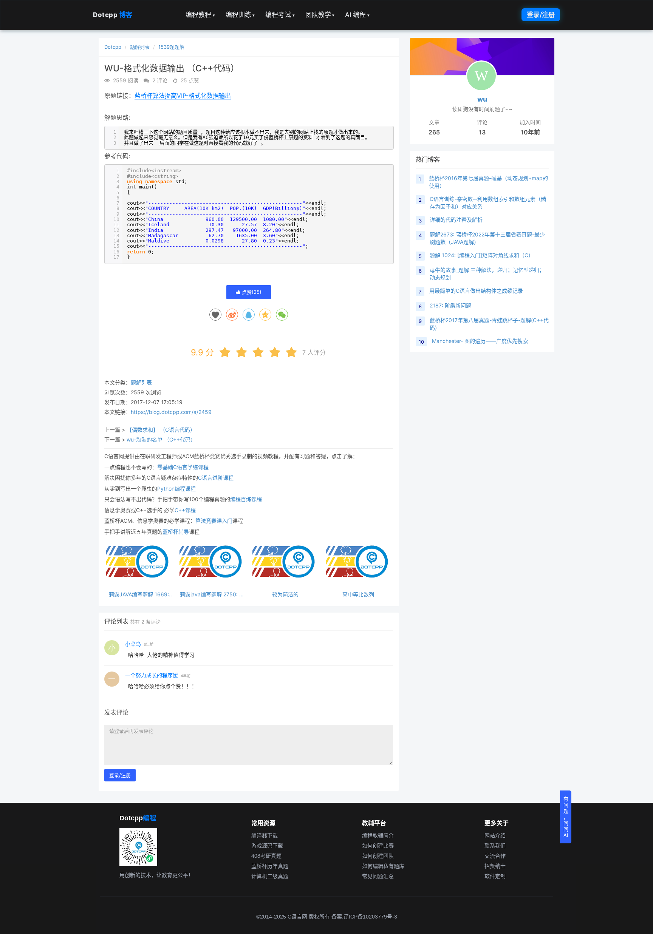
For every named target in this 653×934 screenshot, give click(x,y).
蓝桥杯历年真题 (269, 866)
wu (482, 99)
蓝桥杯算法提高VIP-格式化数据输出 (183, 95)
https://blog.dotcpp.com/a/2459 (171, 412)
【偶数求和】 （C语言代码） (161, 429)
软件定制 (495, 876)
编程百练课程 (246, 499)
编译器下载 (264, 835)
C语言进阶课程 (216, 477)
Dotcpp (113, 15)
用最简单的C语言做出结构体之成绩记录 (476, 290)
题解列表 (140, 47)
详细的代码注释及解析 (456, 219)
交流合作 (495, 856)
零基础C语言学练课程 (183, 467)
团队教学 (320, 15)
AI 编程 (357, 15)
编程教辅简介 (378, 835)
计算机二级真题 (269, 876)
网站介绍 (495, 835)
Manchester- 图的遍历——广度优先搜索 (480, 341)
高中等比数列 (358, 594)
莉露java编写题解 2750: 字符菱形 (212, 594)
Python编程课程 (176, 488)
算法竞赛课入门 (213, 520)
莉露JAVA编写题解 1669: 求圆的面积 (139, 594)
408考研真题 (266, 856)
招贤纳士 (495, 866)
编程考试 (280, 15)
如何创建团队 (378, 856)
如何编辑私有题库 (383, 866)
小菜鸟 (133, 644)
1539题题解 (171, 47)
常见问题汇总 (378, 876)
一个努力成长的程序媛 (151, 675)
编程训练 (240, 15)
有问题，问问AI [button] (565, 817)
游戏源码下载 (267, 846)
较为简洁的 (285, 594)
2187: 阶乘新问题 (450, 305)
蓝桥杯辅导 (175, 531)
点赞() (251, 292)
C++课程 (185, 510)
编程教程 (200, 15)
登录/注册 (541, 15)
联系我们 (495, 846)
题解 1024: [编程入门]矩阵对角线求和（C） (482, 255)
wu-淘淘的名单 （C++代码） (161, 439)
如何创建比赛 (378, 846)
